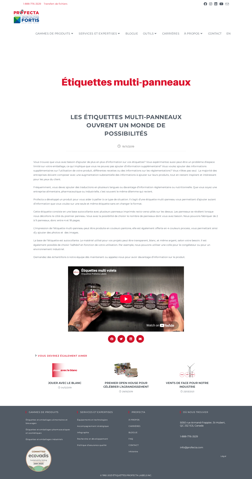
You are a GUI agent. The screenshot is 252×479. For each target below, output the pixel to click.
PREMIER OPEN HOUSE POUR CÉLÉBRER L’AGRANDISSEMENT (126, 384)
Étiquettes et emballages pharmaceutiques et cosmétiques (48, 431)
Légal (223, 456)
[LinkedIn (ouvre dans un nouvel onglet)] (215, 4)
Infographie (83, 432)
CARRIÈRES (134, 426)
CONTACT (134, 445)
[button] (112, 339)
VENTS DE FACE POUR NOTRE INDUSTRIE (187, 384)
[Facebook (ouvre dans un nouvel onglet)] (205, 4)
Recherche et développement (92, 439)
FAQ (131, 439)
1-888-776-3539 (32, 3)
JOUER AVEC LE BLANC (64, 383)
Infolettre (133, 451)
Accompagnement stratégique (93, 426)
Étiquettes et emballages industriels (44, 439)
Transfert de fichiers (55, 3)
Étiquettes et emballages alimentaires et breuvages (47, 421)
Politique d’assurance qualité (91, 445)
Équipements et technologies (92, 420)
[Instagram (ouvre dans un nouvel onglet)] (210, 4)
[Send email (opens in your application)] (226, 4)
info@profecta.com (191, 447)
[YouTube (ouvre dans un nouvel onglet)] (221, 4)
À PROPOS (134, 420)
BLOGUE (133, 432)
